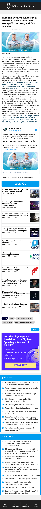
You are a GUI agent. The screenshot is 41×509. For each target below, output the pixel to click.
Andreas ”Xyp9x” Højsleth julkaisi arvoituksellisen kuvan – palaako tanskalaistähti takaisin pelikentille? (22, 470)
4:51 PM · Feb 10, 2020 (21, 172)
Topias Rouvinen (7, 30)
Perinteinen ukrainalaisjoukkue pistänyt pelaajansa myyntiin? (14, 305)
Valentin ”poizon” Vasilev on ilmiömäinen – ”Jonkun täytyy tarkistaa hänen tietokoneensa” (22, 463)
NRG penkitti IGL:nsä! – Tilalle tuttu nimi (19, 488)
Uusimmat (8, 378)
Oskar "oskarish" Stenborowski (24, 322)
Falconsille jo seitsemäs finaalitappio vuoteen (11, 254)
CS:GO (12, 318)
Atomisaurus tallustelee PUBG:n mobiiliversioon (22, 475)
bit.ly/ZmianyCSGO (10, 149)
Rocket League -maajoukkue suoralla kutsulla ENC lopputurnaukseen (13, 203)
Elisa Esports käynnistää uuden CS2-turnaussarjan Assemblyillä (14, 230)
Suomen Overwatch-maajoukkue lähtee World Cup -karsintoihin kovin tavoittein (15, 191)
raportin (16, 88)
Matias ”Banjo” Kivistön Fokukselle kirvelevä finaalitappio (15, 269)
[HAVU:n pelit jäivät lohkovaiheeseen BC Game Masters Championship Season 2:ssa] (34, 295)
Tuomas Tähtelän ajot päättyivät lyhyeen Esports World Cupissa (19, 458)
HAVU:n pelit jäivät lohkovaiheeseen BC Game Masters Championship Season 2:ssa (16, 294)
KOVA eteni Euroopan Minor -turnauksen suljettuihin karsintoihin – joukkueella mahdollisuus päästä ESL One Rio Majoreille (20, 84)
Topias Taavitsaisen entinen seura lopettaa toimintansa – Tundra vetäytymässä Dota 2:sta (15, 281)
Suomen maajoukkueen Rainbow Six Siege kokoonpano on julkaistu (15, 215)
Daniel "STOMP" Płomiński (24, 318)
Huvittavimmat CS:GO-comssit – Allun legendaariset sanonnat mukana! (18, 483)
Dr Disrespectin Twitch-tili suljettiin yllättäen (21, 479)
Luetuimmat (8, 437)
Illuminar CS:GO (7, 322)
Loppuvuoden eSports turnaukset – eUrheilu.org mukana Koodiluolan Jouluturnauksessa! (18, 443)
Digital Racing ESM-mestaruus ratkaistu (13, 242)
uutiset (4, 195)
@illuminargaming (15, 130)
